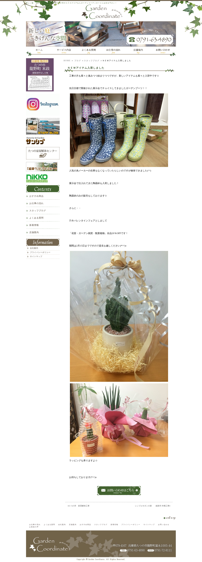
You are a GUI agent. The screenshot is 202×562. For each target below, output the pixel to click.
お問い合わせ (163, 524)
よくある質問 (36, 218)
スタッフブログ (91, 60)
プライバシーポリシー (40, 252)
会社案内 (34, 248)
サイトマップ (36, 256)
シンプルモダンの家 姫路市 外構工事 (152, 506)
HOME (67, 60)
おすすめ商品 (36, 196)
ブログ (77, 60)
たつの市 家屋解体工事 (79, 506)
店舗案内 (34, 232)
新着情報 (34, 225)
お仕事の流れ (36, 203)
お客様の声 (34, 527)
